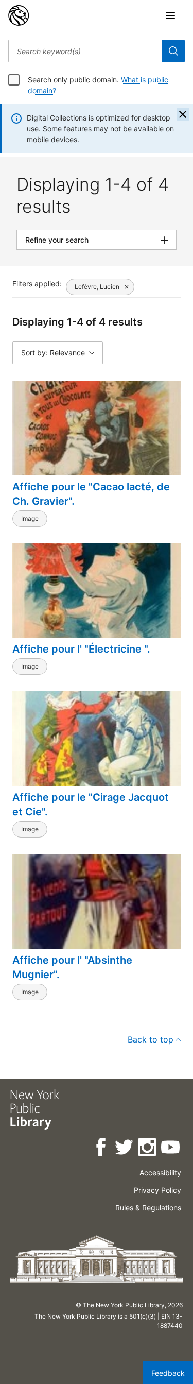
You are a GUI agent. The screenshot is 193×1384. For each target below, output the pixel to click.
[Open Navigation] (170, 15)
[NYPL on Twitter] (125, 1148)
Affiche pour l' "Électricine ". (81, 649)
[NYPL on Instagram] (148, 1148)
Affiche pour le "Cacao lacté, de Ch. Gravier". (91, 494)
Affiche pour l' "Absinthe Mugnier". (72, 967)
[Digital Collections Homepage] (18, 15)
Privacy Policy (157, 1190)
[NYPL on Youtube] (171, 1148)
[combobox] (85, 51)
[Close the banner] (183, 114)
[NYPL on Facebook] (102, 1148)
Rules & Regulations (148, 1207)
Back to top (150, 1039)
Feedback (168, 1373)
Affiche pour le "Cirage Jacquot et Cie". (90, 804)
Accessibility (160, 1172)
